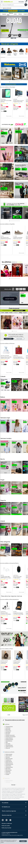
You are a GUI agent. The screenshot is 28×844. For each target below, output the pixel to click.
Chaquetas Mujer (9, 726)
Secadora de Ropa (9, 739)
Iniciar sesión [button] (8, 338)
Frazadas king (8, 760)
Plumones (8, 757)
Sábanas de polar (9, 758)
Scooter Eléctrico (9, 738)
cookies (2, 842)
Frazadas (7, 774)
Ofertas (20, 14)
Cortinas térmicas (9, 764)
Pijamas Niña (8, 730)
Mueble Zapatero (9, 780)
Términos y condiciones (7, 823)
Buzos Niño (8, 729)
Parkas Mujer (8, 765)
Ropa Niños (8, 732)
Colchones (8, 781)
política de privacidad (10, 841)
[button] (14, 5)
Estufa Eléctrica (9, 740)
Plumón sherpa (9, 761)
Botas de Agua (8, 770)
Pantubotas (8, 771)
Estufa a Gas (8, 772)
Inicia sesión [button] (21, 1)
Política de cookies (6, 825)
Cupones (4, 14)
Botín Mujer (8, 768)
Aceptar (23, 841)
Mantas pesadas (9, 754)
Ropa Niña (8, 733)
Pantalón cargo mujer (10, 735)
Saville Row (8, 727)
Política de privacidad (6, 827)
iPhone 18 (8, 748)
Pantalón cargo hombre (10, 736)
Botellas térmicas (9, 762)
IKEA (7, 742)
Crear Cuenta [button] (19, 338)
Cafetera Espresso (9, 746)
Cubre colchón (9, 755)
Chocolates (8, 743)
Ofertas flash (10, 14)
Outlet (15, 14)
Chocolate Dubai (9, 745)
